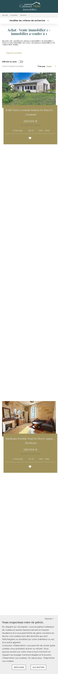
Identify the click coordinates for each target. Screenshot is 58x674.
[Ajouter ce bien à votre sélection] (30, 138)
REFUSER (19, 667)
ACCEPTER (38, 667)
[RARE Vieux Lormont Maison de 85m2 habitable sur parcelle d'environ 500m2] (29, 90)
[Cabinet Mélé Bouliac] (29, 6)
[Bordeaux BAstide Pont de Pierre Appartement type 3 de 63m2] (29, 418)
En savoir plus (35, 658)
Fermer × (49, 618)
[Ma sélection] (7, 6)
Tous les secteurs (14, 53)
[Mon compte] (4, 6)
